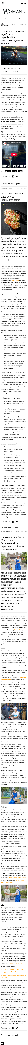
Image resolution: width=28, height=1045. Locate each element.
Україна (14, 171)
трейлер (7, 171)
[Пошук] (22, 3)
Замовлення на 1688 (15, 963)
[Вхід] (25, 3)
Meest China (18, 630)
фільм (20, 171)
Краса (21, 19)
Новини (7, 19)
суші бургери (15, 280)
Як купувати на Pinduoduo (17, 877)
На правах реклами (6, 188)
